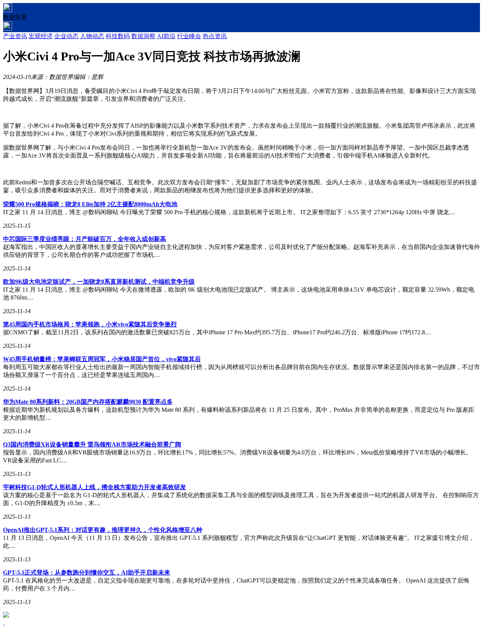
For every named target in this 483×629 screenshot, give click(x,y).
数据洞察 (143, 36)
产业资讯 (15, 36)
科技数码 (118, 36)
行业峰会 (189, 36)
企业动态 (66, 36)
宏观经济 (41, 36)
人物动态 (92, 36)
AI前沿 (166, 36)
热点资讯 (215, 36)
